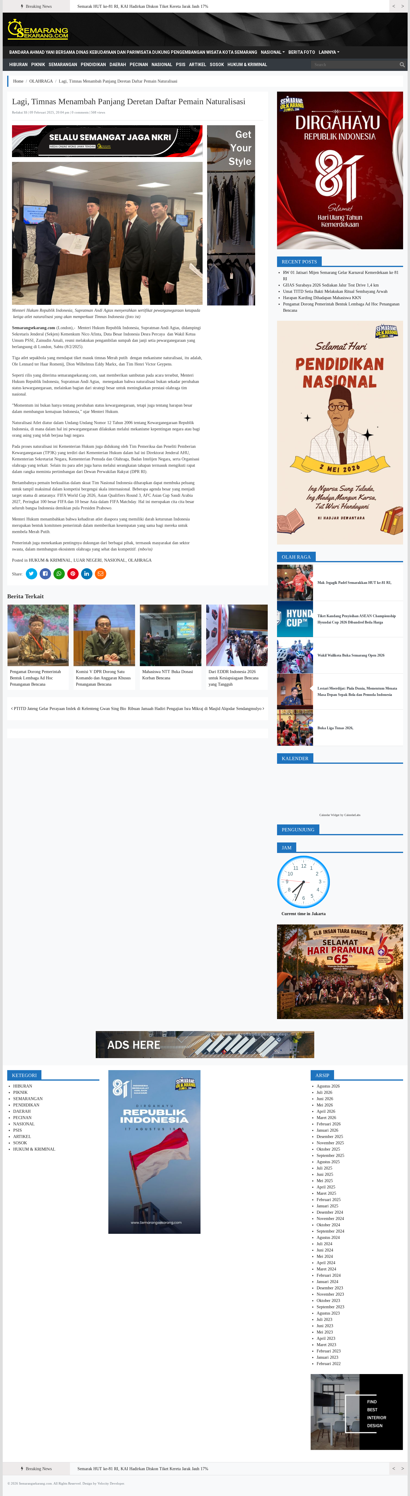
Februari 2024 (329, 1275)
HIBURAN (18, 64)
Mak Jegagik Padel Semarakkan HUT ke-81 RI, (354, 583)
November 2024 (330, 1218)
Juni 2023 (325, 1326)
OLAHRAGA (41, 81)
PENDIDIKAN (93, 64)
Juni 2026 (325, 1099)
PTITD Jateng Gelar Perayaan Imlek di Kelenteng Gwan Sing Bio (69, 708)
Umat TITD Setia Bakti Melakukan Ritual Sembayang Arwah (335, 291)
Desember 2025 (330, 1136)
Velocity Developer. (111, 1483)
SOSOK (217, 64)
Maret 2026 (326, 1117)
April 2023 (326, 1338)
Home (18, 81)
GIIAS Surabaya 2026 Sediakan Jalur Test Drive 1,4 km (331, 285)
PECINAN (139, 64)
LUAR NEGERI (88, 560)
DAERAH (118, 64)
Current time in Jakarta (304, 914)
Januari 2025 (327, 1206)
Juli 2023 (324, 1319)
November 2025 (330, 1143)
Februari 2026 (329, 1124)
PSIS (180, 64)
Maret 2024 (326, 1269)
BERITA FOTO (301, 52)
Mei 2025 (325, 1181)
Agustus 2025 (328, 1162)
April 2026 (326, 1111)
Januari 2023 (327, 1357)
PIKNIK (38, 64)
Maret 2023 (326, 1345)
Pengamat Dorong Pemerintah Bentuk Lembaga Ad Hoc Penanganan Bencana (35, 678)
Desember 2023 (330, 1288)
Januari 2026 (327, 1130)
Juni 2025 (325, 1174)
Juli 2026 (324, 1092)
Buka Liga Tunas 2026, (335, 728)
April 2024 (326, 1263)
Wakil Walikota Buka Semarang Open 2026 (351, 655)
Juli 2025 (324, 1168)
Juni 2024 (325, 1250)
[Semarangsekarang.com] (38, 29)
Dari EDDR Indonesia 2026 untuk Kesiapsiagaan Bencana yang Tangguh (233, 678)
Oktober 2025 (328, 1149)
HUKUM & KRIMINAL (247, 64)
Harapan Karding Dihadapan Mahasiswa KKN (322, 298)
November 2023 (330, 1294)
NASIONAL (271, 52)
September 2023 (330, 1307)
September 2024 (330, 1231)
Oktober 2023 (328, 1300)
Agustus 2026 (328, 1086)
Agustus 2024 (328, 1237)
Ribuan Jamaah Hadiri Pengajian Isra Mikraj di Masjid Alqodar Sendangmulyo (195, 708)
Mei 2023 (325, 1332)
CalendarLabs (352, 815)
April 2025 (326, 1187)
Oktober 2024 (328, 1225)
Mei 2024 (325, 1256)
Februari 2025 (329, 1199)
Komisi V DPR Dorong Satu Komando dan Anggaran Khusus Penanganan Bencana (103, 678)
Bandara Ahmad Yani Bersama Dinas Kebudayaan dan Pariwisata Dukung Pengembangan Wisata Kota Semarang (133, 52)
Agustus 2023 (328, 1313)
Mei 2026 (325, 1105)
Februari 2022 (329, 1363)
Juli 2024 (324, 1244)
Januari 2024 (327, 1281)
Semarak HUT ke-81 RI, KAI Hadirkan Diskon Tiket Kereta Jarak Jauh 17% (142, 6)
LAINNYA (327, 52)
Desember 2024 (330, 1212)
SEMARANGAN (63, 64)
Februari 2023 (329, 1351)
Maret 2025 (326, 1193)
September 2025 (330, 1155)
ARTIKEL (197, 64)
